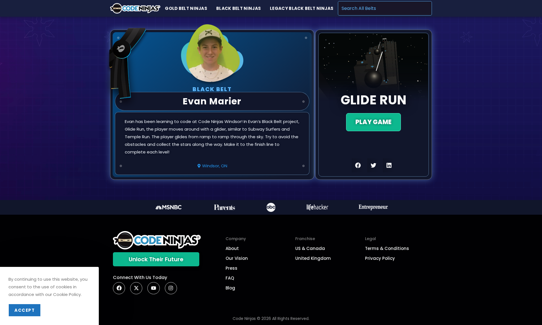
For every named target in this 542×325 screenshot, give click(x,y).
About (232, 248)
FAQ (230, 278)
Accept (24, 310)
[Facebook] (119, 288)
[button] (358, 165)
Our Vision (237, 258)
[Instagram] (171, 288)
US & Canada (310, 248)
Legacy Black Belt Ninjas (301, 8)
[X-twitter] (136, 288)
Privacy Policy (380, 258)
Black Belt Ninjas (238, 8)
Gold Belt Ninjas (186, 8)
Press (231, 268)
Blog (230, 288)
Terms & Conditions (387, 248)
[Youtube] (153, 288)
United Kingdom (313, 258)
